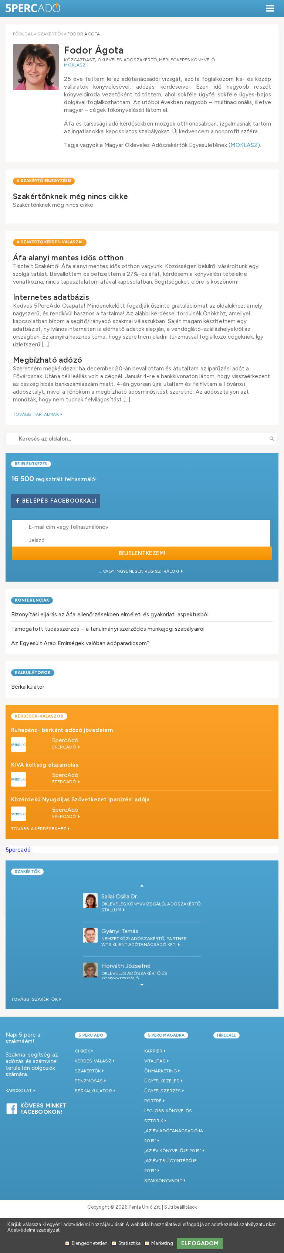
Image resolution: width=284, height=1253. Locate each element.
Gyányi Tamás (119, 929)
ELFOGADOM (200, 1243)
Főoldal (23, 34)
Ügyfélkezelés (161, 1080)
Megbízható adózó (47, 359)
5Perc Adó (33, 8)
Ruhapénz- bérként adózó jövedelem (62, 730)
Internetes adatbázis (51, 297)
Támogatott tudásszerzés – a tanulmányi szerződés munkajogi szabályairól (107, 628)
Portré (153, 1100)
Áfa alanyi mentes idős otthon (68, 257)
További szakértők (35, 999)
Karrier (153, 1051)
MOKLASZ (74, 65)
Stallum (111, 908)
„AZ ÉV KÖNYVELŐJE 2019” (172, 1150)
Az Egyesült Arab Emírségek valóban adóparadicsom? (80, 643)
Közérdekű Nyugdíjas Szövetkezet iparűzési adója (80, 799)
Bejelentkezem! (142, 553)
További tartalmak (36, 414)
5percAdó (65, 740)
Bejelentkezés (31, 464)
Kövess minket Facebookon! (43, 1108)
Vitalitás (155, 1061)
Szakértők (50, 34)
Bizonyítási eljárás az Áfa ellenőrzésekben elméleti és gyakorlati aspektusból (110, 614)
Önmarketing (160, 1071)
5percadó (18, 849)
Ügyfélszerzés (162, 1090)
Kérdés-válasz (93, 1061)
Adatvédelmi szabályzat (33, 1230)
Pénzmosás (89, 1080)
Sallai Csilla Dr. (119, 894)
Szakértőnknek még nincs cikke (70, 196)
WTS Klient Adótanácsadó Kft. (139, 942)
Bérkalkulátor (27, 686)
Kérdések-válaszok (39, 716)
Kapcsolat (19, 1090)
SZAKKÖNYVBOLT (163, 1180)
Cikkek (82, 1051)
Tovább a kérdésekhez (39, 828)
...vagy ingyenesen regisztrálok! (139, 571)
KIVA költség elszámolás (44, 764)
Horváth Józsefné (126, 964)
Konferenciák (32, 600)
